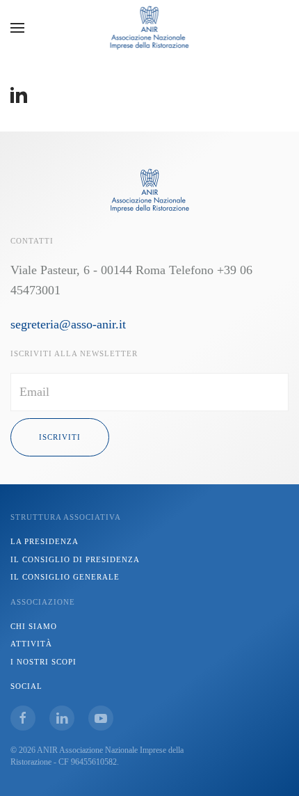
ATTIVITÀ (31, 643)
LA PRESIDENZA (44, 541)
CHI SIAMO (33, 626)
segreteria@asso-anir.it (68, 324)
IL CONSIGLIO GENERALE (65, 577)
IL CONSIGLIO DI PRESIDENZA (75, 559)
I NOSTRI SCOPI (43, 662)
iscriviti (60, 437)
